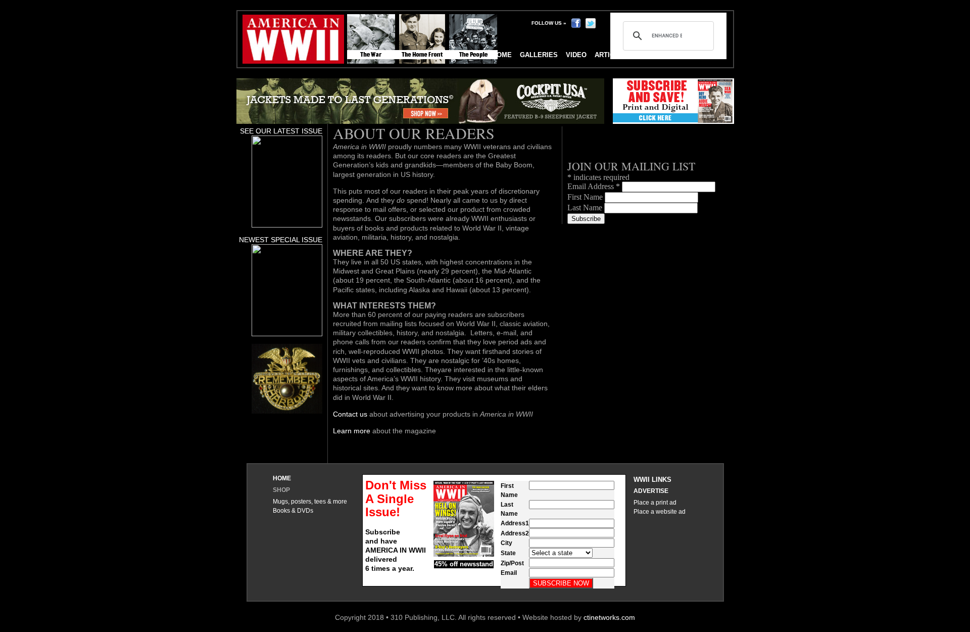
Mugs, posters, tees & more (310, 501)
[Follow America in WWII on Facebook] (576, 23)
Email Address (593, 186)
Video (576, 55)
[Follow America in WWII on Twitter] (591, 23)
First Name (586, 197)
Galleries (539, 55)
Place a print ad (655, 502)
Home (282, 478)
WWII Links (652, 479)
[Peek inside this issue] (287, 225)
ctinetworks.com (609, 617)
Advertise (651, 490)
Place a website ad (660, 511)
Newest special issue (280, 240)
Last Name (585, 207)
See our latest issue (281, 131)
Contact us (350, 414)
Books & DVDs (293, 510)
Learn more (351, 431)
